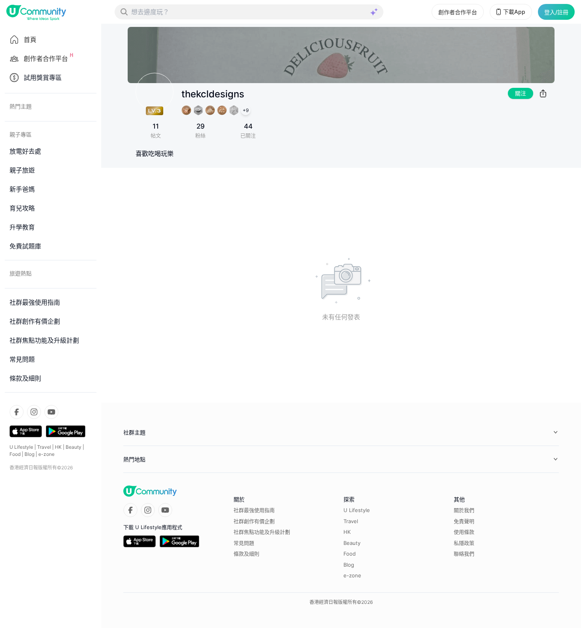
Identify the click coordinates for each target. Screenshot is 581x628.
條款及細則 (246, 553)
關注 (520, 93)
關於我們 (464, 510)
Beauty (73, 447)
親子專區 (20, 134)
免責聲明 (464, 521)
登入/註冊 (556, 12)
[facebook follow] (16, 412)
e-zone (46, 454)
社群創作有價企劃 (254, 521)
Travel (44, 447)
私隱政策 (464, 543)
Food (15, 454)
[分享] (543, 93)
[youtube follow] (51, 412)
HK (58, 447)
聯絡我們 (464, 553)
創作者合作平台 (457, 12)
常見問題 (244, 543)
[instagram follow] (34, 412)
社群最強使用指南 (254, 510)
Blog (29, 454)
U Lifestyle (21, 447)
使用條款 (464, 532)
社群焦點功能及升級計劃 (262, 532)
